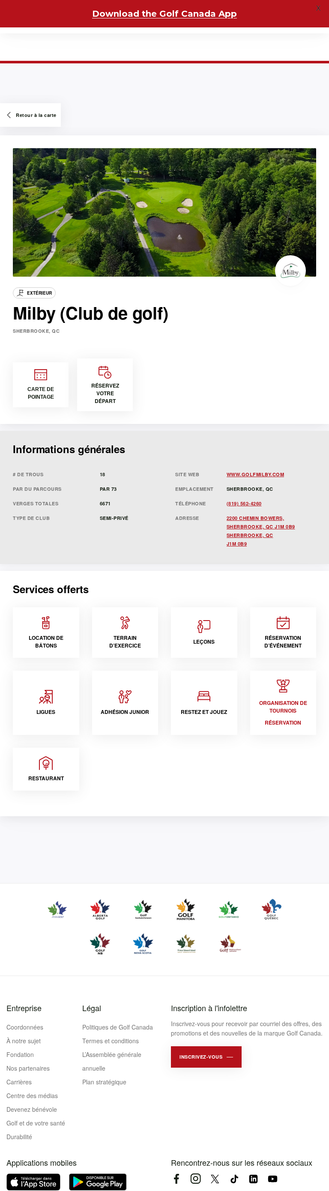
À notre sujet (23, 1040)
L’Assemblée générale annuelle (111, 1061)
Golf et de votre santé (35, 1123)
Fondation (20, 1054)
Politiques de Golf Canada (117, 1027)
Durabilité (19, 1136)
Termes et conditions (110, 1040)
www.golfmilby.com (255, 474)
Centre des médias (32, 1095)
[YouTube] (272, 1178)
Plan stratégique (104, 1082)
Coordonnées (24, 1027)
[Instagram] (195, 1178)
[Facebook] (176, 1178)
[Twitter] (214, 1178)
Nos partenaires (28, 1068)
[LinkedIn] (253, 1178)
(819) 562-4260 (244, 503)
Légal (91, 1007)
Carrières (19, 1082)
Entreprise (24, 1007)
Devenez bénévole (31, 1109)
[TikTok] (234, 1178)
